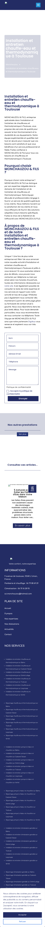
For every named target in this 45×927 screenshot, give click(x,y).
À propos (8, 614)
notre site (8, 286)
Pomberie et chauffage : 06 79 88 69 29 (21, 583)
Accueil (7, 608)
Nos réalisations (11, 624)
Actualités (9, 629)
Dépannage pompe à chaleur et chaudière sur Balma (23, 790)
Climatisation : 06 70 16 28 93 (17, 588)
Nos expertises (11, 619)
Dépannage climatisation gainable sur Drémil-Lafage (22, 881)
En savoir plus (22, 525)
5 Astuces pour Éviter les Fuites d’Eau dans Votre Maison (22, 493)
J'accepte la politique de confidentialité (19, 392)
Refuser (22, 922)
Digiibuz (32, 322)
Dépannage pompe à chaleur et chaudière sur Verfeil (23, 820)
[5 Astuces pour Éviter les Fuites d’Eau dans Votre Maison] (22, 485)
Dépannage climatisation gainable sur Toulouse (21, 885)
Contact (8, 634)
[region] (22, 907)
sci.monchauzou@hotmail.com (18, 594)
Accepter (22, 915)
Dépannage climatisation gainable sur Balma (20, 872)
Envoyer (23, 398)
